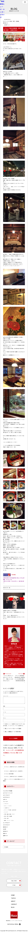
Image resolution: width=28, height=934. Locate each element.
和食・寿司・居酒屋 (14, 21)
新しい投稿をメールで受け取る (13, 731)
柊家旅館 (14, 574)
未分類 (4, 829)
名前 (4, 706)
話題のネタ (5, 835)
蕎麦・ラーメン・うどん (9, 820)
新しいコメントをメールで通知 (13, 728)
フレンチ (6, 812)
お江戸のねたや (6, 797)
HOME (13, 895)
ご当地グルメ (6, 807)
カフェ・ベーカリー (8, 805)
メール (4, 712)
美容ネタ (5, 833)
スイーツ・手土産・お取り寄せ (10, 809)
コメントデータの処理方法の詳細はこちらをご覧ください (13, 752)
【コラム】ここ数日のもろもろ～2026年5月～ (13, 776)
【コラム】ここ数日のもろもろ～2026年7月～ (13, 771)
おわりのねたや (6, 795)
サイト (4, 718)
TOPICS (13, 898)
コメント (5, 696)
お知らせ (5, 799)
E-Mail (14, 885)
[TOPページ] (2, 9)
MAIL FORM (14, 880)
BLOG (12, 907)
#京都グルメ (7, 25)
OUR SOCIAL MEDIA (12, 924)
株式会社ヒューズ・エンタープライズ (14, 920)
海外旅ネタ (5, 831)
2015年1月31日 (7, 19)
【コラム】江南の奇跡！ (9, 773)
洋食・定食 (6, 818)
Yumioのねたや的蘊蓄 (7, 790)
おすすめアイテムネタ (8, 793)
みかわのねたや (6, 824)
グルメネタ (6, 21)
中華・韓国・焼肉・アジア (9, 814)
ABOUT (13, 901)
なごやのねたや (6, 822)
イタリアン (6, 803)
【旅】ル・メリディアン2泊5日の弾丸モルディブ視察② (13, 780)
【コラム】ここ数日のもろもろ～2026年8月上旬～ (13, 767)
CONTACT (14, 904)
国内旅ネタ (5, 23)
